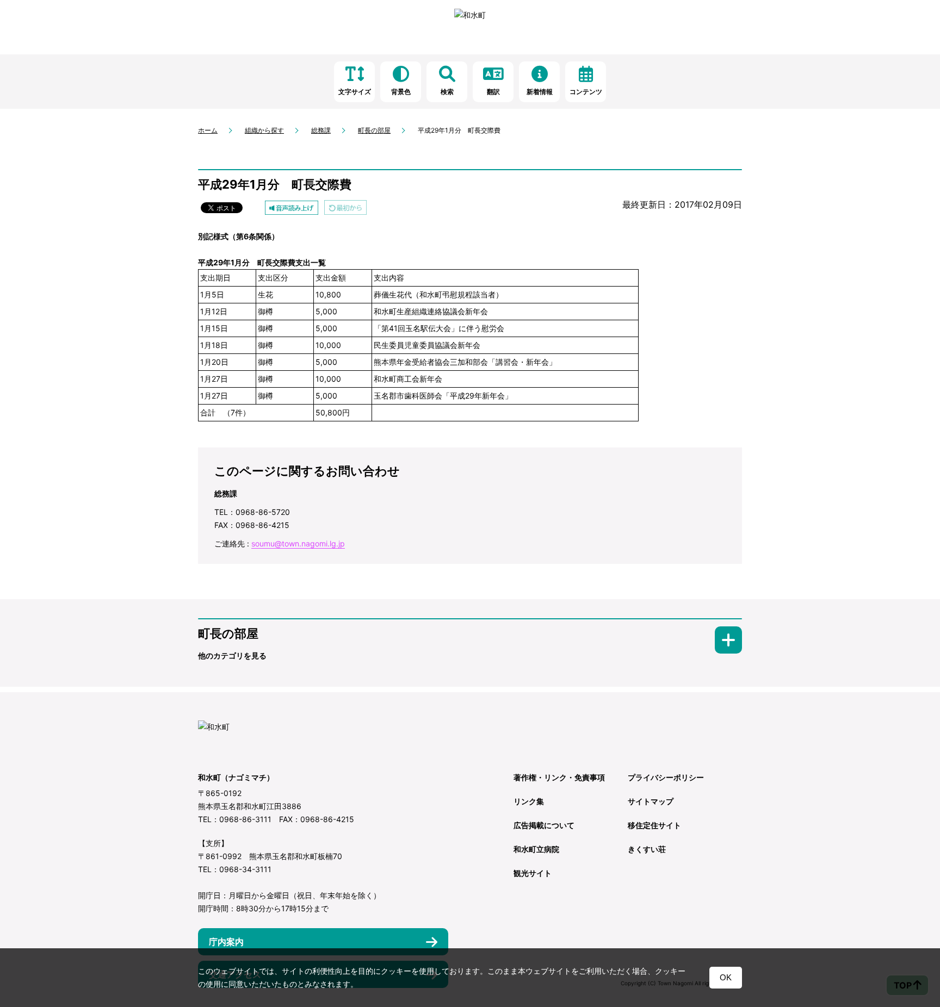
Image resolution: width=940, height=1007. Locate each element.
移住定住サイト (654, 825)
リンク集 (529, 801)
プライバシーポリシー (666, 777)
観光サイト (533, 873)
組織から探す (264, 130)
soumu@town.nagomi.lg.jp (298, 543)
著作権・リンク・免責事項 (559, 777)
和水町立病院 (536, 849)
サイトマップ (650, 801)
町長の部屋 (374, 130)
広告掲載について (544, 825)
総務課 (321, 130)
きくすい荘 (647, 849)
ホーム (208, 130)
